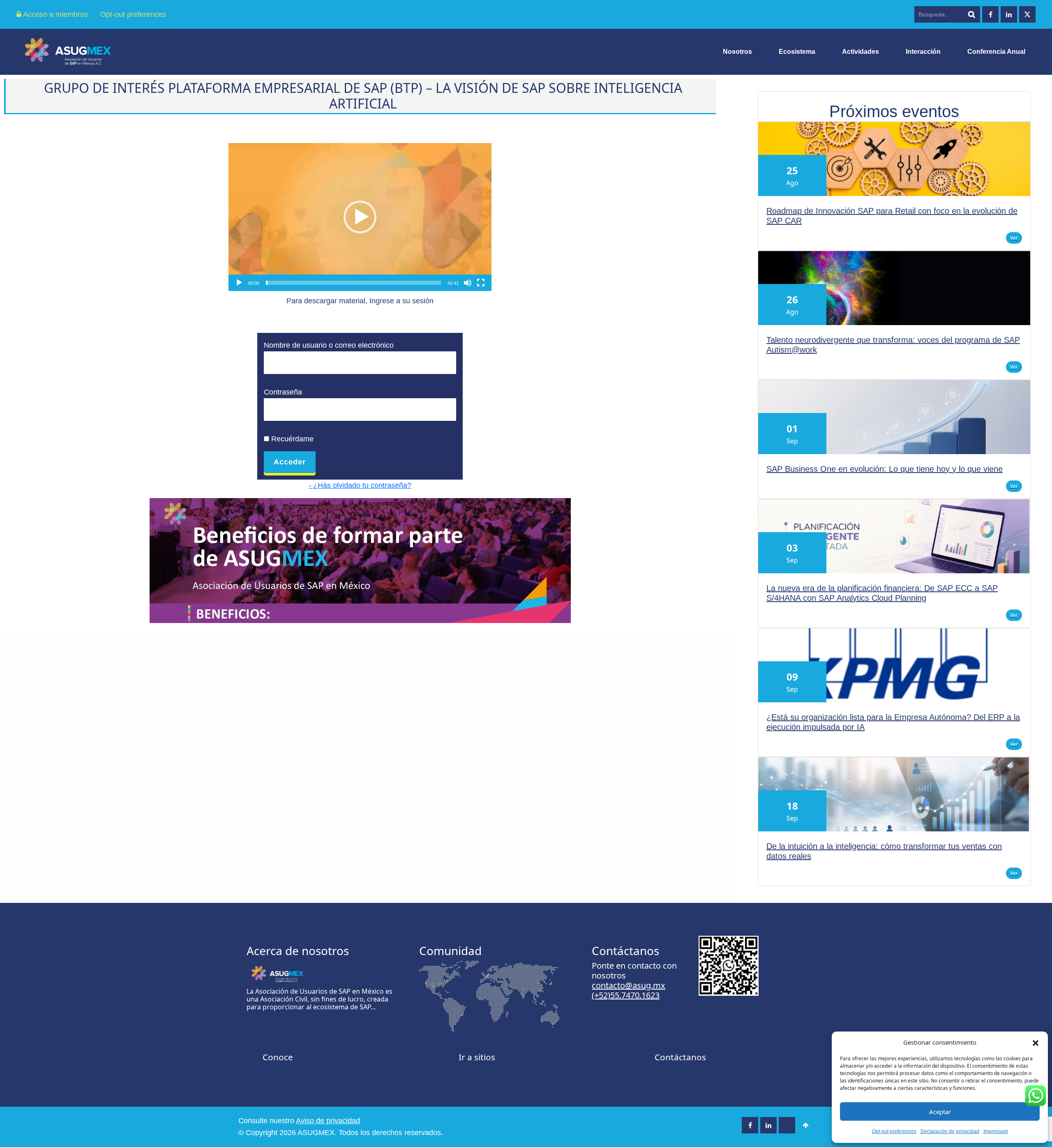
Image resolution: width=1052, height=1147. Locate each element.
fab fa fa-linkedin (1009, 14)
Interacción (923, 51)
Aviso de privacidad (328, 1121)
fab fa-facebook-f (990, 14)
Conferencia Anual (996, 51)
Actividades (860, 51)
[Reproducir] (239, 283)
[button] (1035, 1042)
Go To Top (805, 1125)
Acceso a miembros (54, 14)
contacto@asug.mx (628, 985)
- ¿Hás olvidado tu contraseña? (360, 485)
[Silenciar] (468, 283)
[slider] (353, 283)
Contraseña (283, 392)
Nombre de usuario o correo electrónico (329, 345)
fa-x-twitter (1027, 14)
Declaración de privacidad (949, 1131)
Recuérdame (291, 439)
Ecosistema (797, 51)
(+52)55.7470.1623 (626, 995)
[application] (359, 217)
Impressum (995, 1131)
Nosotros (737, 51)
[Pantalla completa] (481, 283)
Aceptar (940, 1112)
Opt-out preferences (894, 1131)
